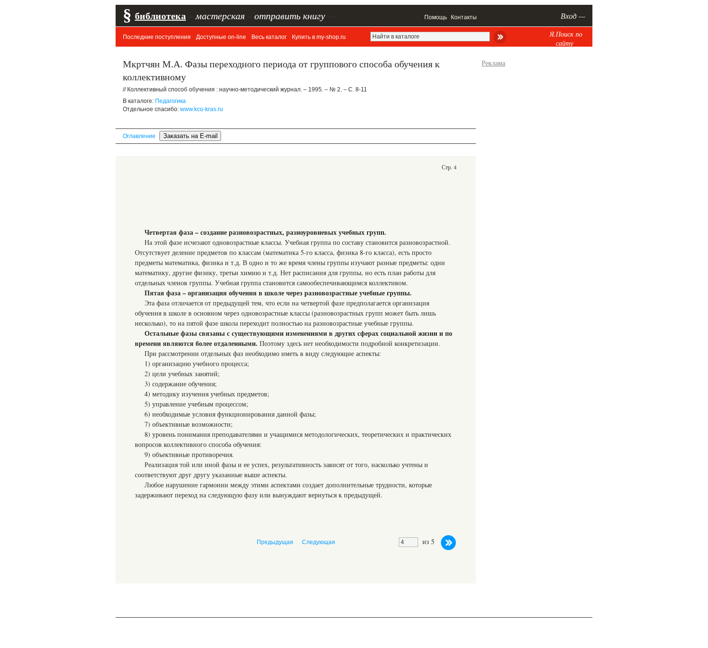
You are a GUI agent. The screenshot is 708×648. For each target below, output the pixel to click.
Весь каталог (269, 37)
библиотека (160, 16)
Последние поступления (157, 37)
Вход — (573, 16)
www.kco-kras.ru (201, 109)
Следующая (318, 542)
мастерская (220, 15)
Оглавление (139, 136)
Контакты (464, 17)
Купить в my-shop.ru (319, 37)
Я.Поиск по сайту (566, 38)
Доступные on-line (221, 37)
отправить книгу (289, 15)
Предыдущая (275, 542)
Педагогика (170, 101)
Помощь (435, 17)
